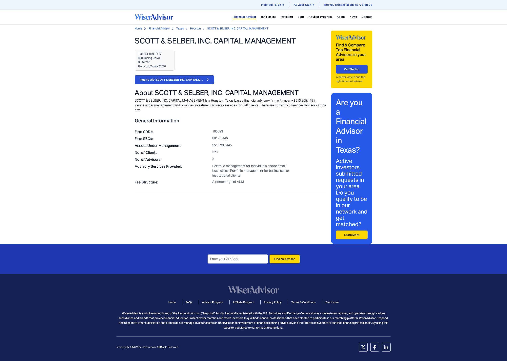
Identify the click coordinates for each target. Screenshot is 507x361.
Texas (180, 28)
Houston (195, 28)
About (341, 17)
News (353, 17)
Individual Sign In (272, 5)
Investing (286, 17)
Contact (367, 17)
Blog (301, 17)
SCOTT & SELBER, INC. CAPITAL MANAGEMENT (237, 28)
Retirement (268, 17)
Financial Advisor (244, 17)
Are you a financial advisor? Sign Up (348, 5)
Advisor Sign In (304, 5)
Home (138, 28)
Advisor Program (320, 17)
